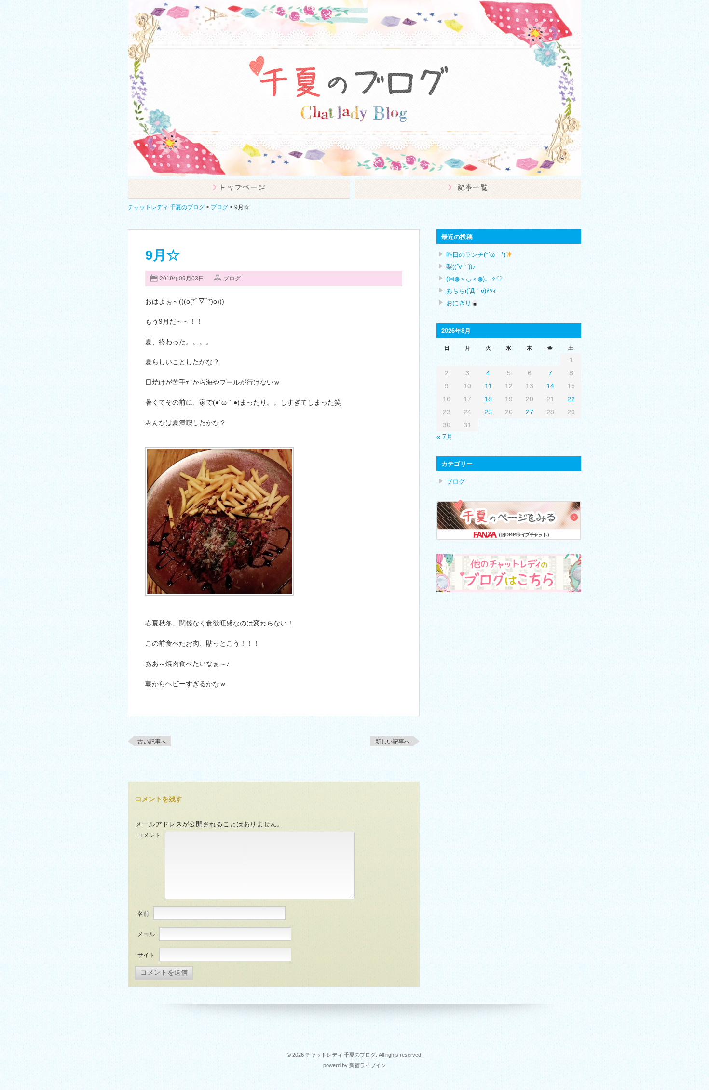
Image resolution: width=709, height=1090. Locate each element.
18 (488, 399)
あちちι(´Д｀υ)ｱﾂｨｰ (473, 290)
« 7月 (444, 436)
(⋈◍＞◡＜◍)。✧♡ (474, 278)
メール (146, 934)
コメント (149, 835)
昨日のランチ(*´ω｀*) (475, 254)
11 (488, 386)
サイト (146, 955)
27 (529, 412)
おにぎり (458, 302)
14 (550, 386)
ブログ (232, 278)
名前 (143, 913)
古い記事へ (151, 741)
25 (488, 412)
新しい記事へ (392, 741)
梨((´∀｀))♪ (461, 266)
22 (571, 399)
